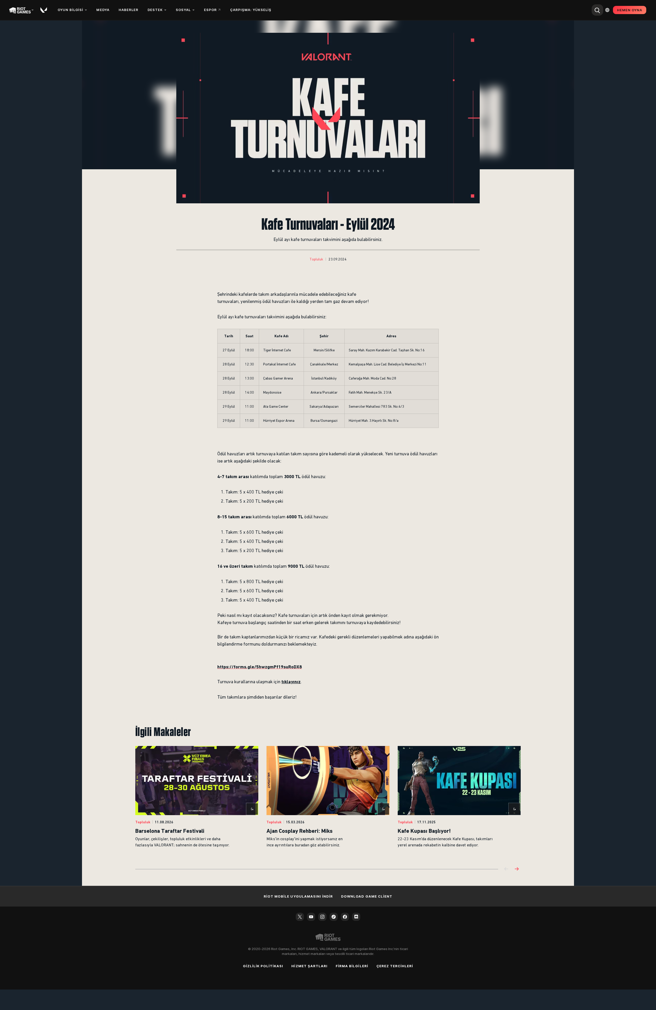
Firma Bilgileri (352, 966)
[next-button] (516, 869)
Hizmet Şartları (309, 966)
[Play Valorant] (44, 10)
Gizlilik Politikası (263, 966)
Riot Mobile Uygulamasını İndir (298, 896)
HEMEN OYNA (629, 10)
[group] (328, 801)
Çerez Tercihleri (394, 966)
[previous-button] (506, 869)
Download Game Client (366, 896)
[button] (316, 259)
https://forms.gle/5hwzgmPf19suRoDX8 (259, 666)
